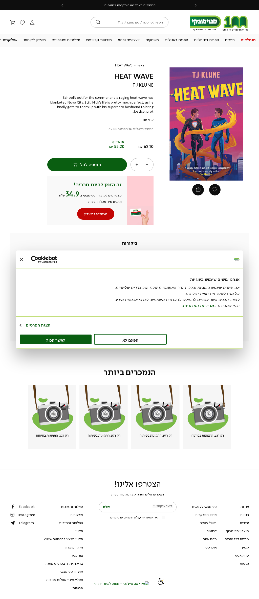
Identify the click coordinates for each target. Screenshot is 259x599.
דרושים (212, 531)
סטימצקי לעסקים (204, 506)
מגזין (245, 547)
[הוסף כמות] (136, 164)
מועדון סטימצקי (237, 531)
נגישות (244, 563)
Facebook (27, 506)
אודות (245, 506)
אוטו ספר (210, 547)
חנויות (244, 514)
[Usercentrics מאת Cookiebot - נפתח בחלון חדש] (53, 259)
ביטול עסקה (208, 522)
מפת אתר (210, 539)
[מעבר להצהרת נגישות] (161, 583)
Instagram (26, 514)
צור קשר (77, 555)
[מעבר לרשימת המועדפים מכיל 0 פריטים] (22, 23)
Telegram (26, 522)
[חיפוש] (98, 22)
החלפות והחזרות (71, 522)
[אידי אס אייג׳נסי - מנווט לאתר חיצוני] (121, 583)
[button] (248, 40)
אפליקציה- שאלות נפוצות (64, 579)
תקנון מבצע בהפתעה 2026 (63, 539)
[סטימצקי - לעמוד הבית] (219, 31)
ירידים (244, 522)
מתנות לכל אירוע (237, 539)
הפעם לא (130, 340)
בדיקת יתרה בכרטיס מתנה (64, 563)
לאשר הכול (56, 340)
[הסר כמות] (147, 164)
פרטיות (78, 588)
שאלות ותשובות (72, 506)
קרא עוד (148, 119)
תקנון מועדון (74, 547)
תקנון (79, 531)
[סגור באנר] (21, 259)
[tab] (130, 243)
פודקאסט (242, 555)
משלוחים (77, 514)
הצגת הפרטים (38, 325)
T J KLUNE (143, 85)
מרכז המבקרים (206, 514)
